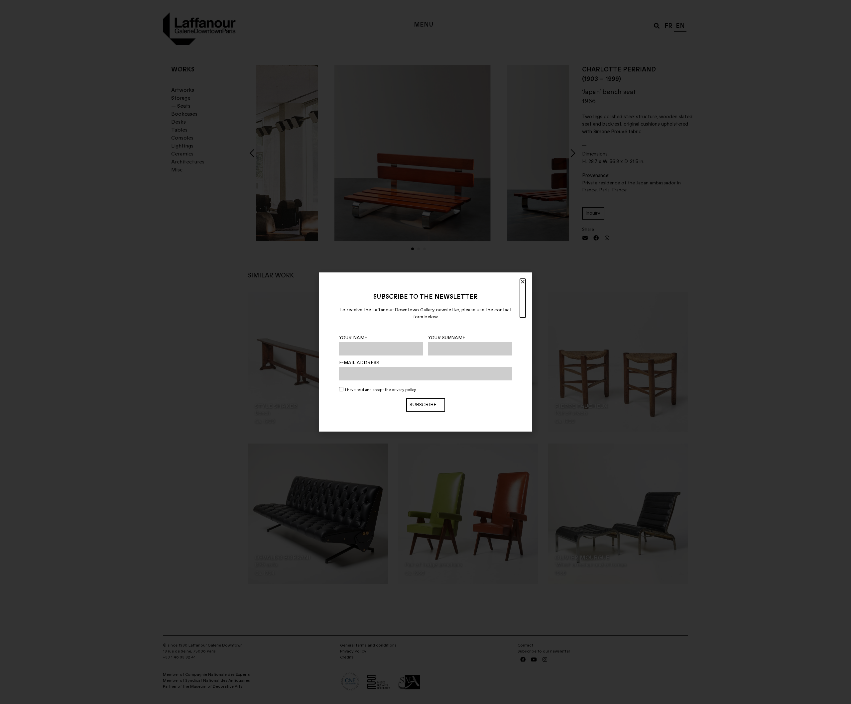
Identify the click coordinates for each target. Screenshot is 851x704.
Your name (353, 338)
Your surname (446, 338)
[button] (522, 298)
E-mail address (359, 362)
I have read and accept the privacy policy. (381, 390)
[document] (425, 352)
